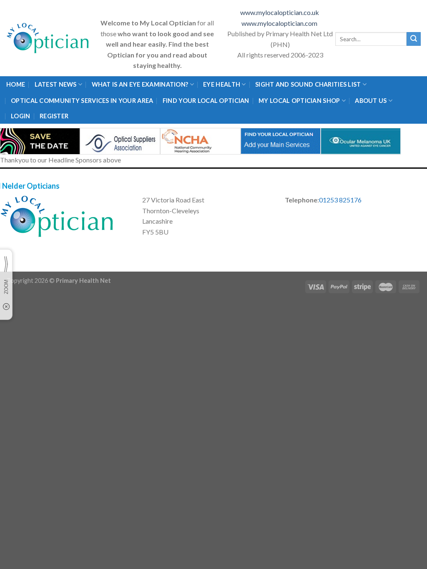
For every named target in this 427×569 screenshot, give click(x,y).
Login (20, 116)
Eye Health (221, 84)
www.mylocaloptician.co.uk (280, 12)
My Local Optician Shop (299, 100)
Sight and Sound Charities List (308, 84)
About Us (371, 100)
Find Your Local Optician (206, 100)
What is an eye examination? (140, 84)
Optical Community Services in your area (82, 100)
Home (15, 84)
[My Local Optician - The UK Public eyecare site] (48, 38)
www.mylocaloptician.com (280, 23)
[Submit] (414, 39)
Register (54, 116)
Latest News (56, 84)
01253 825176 (340, 200)
